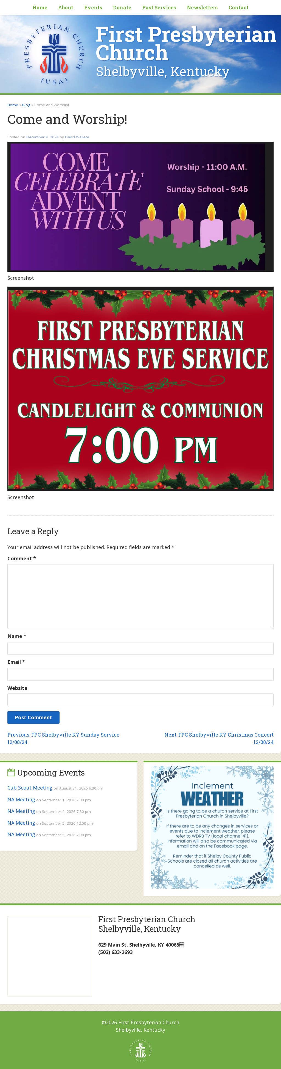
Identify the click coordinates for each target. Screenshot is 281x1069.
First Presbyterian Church (186, 43)
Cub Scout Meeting (29, 787)
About (65, 7)
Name (16, 636)
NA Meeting (21, 799)
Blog (26, 104)
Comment (21, 558)
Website (17, 688)
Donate (122, 7)
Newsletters (202, 7)
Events (93, 7)
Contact (239, 7)
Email (16, 662)
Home (39, 7)
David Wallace (77, 137)
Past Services (159, 7)
